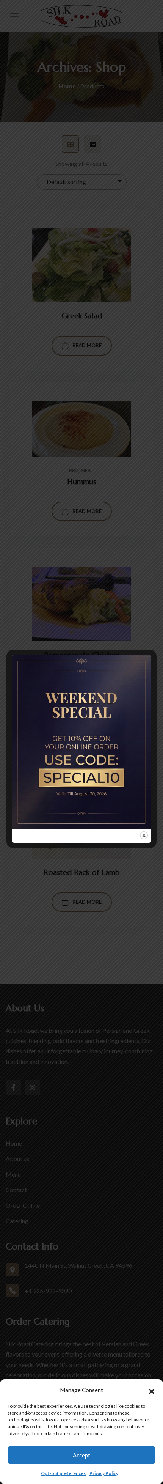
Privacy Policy (103, 1473)
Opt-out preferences (63, 1473)
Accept (81, 1455)
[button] (151, 1390)
